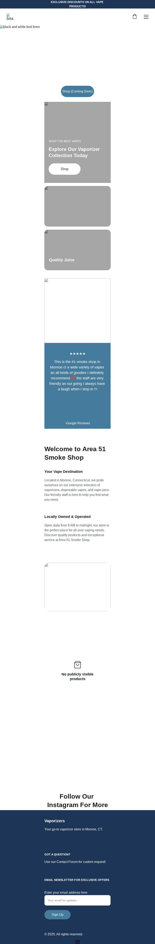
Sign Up (57, 914)
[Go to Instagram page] (77, 942)
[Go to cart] (134, 17)
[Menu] (146, 17)
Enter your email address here (65, 892)
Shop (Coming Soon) (77, 91)
